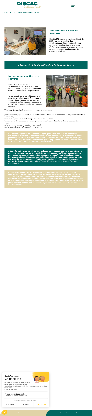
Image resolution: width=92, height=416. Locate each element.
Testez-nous (23, 413)
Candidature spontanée (69, 413)
